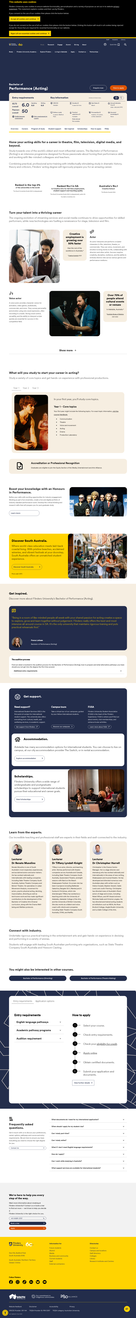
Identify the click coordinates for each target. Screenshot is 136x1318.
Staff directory (95, 1253)
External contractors (57, 1264)
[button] (105, 44)
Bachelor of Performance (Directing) (37, 978)
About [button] (84, 45)
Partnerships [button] (95, 52)
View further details (82, 1083)
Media (51, 1253)
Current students (55, 1259)
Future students (55, 1248)
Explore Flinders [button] (46, 52)
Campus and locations (98, 1251)
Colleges (93, 1256)
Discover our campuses (61, 726)
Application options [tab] (44, 1001)
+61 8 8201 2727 (16, 1218)
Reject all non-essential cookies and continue (29, 33)
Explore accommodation (26, 758)
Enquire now (98, 88)
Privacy (72, 1307)
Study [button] (42, 45)
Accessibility (53, 1307)
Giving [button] (76, 45)
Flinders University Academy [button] (27, 52)
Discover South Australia (23, 567)
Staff (51, 1261)
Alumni (52, 1251)
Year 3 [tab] (35, 388)
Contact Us (15, 1148)
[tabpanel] (68, 422)
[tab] (68, 350)
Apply (13, 1228)
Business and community (58, 1256)
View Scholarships (23, 799)
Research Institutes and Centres (102, 1261)
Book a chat (15, 1223)
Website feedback (15, 1307)
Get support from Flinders (25, 727)
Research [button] (51, 45)
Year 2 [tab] (26, 388)
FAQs (107, 129)
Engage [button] (59, 45)
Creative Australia (73, 255)
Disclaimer (33, 1307)
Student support (54, 129)
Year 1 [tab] (16, 388)
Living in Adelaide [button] (62, 52)
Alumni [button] (68, 45)
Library (92, 1259)
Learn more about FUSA (98, 727)
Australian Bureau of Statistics (115, 314)
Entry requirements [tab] (22, 1001)
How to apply (118, 88)
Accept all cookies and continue (23, 19)
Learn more (15, 513)
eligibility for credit (107, 1043)
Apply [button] (74, 52)
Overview (14, 129)
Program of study (38, 129)
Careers (25, 129)
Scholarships (82, 129)
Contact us (94, 1248)
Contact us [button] (83, 52)
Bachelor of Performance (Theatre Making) (98, 978)
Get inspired (69, 129)
